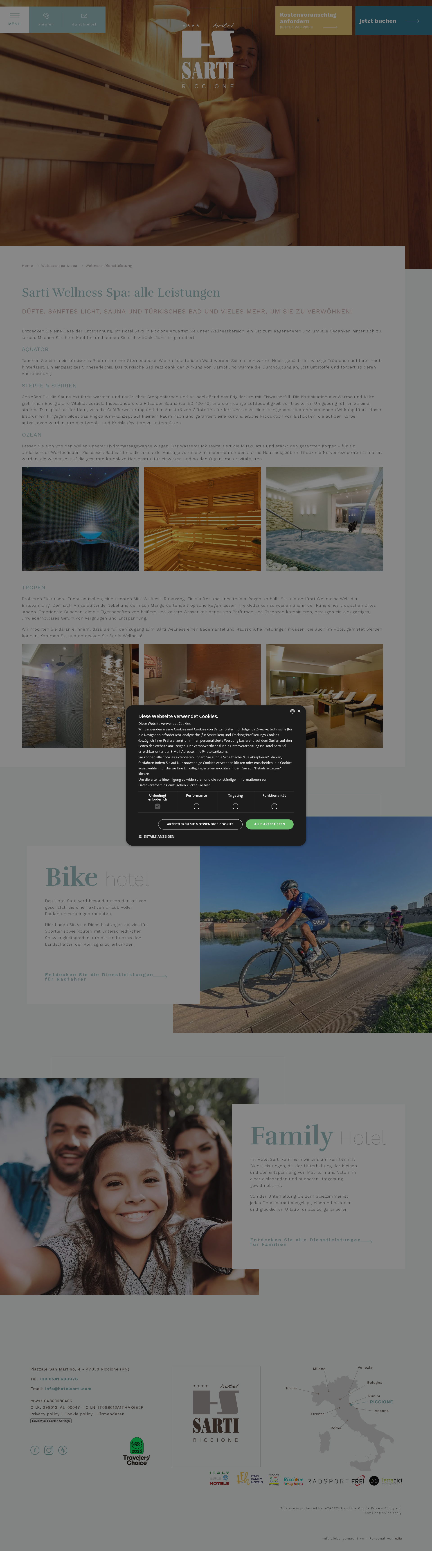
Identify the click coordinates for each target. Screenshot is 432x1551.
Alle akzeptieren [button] (269, 824)
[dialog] (216, 775)
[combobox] (292, 711)
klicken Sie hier (198, 785)
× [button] (298, 711)
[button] (156, 836)
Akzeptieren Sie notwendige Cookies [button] (200, 824)
